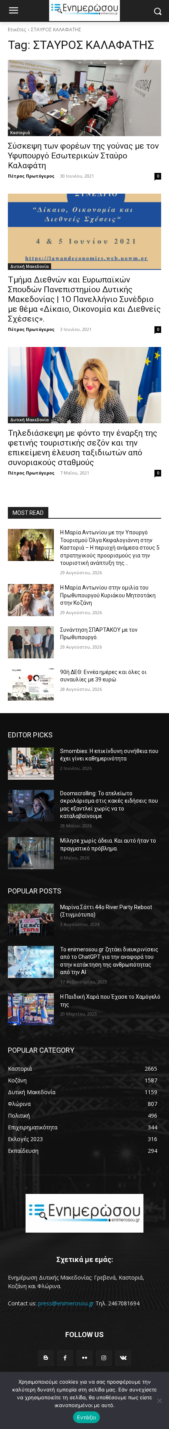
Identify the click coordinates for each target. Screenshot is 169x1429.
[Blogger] (45, 1358)
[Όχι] (159, 1400)
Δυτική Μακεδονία (29, 266)
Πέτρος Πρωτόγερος (31, 176)
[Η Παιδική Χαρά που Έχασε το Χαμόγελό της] (31, 1009)
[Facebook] (65, 1358)
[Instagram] (104, 1358)
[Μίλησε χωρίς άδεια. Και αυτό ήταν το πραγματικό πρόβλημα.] (31, 853)
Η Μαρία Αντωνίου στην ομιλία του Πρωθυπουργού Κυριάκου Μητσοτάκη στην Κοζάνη (108, 595)
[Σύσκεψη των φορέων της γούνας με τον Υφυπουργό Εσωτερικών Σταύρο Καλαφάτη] (84, 98)
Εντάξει (86, 1417)
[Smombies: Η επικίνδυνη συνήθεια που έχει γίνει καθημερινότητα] (31, 764)
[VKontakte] (123, 1358)
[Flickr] (84, 1358)
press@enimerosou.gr (66, 1303)
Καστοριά (20, 132)
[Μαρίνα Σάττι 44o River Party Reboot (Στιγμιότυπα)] (31, 920)
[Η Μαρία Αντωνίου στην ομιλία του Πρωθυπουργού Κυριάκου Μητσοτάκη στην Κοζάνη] (31, 600)
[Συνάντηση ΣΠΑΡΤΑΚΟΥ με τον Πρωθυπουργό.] (31, 642)
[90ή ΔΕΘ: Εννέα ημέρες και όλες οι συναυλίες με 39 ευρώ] (31, 685)
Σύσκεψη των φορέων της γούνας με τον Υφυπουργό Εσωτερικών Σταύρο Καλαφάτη (83, 155)
